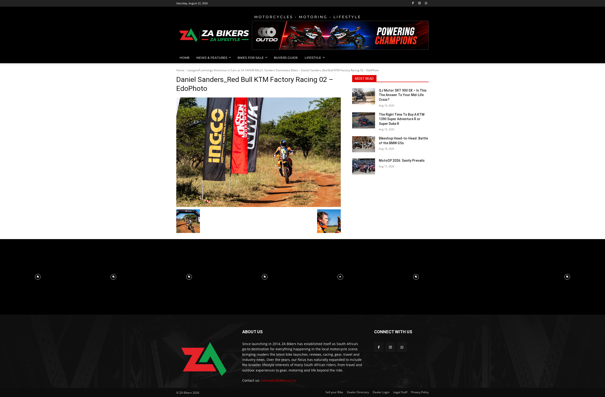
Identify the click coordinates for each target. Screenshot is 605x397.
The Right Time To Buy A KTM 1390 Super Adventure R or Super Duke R (401, 119)
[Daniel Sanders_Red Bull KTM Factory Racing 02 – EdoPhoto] (258, 152)
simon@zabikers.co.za (278, 380)
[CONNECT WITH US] (401, 339)
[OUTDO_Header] (340, 35)
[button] (423, 57)
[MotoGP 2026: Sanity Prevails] (363, 166)
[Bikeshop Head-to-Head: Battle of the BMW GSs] (363, 144)
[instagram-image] (38, 277)
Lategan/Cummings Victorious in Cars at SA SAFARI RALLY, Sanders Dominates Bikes (242, 70)
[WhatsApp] (426, 3)
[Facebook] (413, 3)
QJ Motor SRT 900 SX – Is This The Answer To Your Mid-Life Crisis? (403, 95)
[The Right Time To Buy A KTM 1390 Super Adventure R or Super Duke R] (363, 120)
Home (180, 70)
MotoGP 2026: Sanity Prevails (402, 160)
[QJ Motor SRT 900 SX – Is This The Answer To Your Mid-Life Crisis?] (363, 96)
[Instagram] (419, 3)
